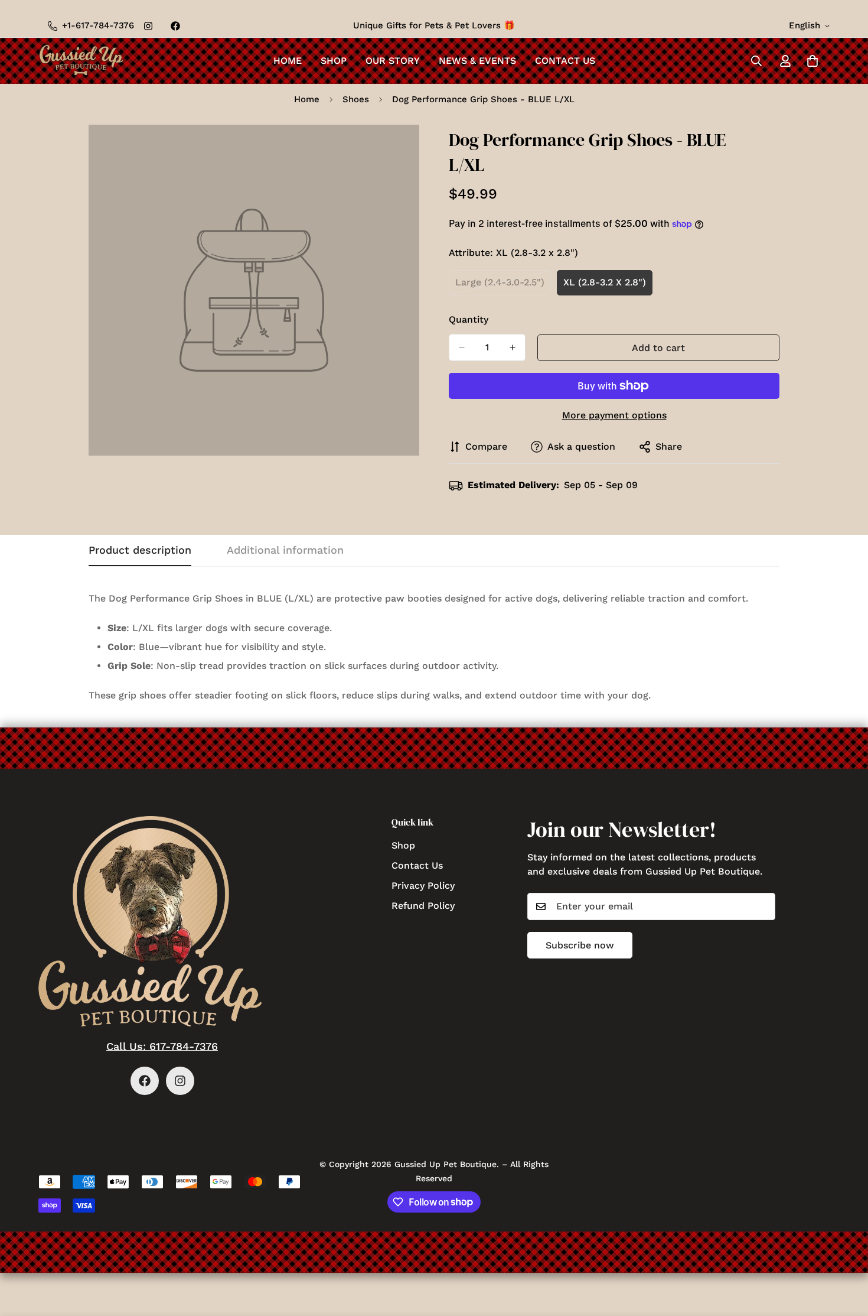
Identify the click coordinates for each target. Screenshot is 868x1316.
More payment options (614, 415)
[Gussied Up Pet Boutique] (81, 61)
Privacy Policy (423, 885)
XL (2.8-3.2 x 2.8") (607, 286)
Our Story (393, 60)
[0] (812, 60)
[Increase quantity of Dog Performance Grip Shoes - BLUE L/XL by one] (512, 347)
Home (287, 60)
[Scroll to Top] (845, 1251)
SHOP (334, 60)
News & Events (477, 60)
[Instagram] (148, 26)
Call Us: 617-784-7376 (162, 1046)
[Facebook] (175, 26)
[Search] (756, 61)
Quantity (468, 319)
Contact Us (565, 60)
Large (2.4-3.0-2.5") (503, 286)
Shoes (355, 99)
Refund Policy (423, 905)
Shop (403, 844)
